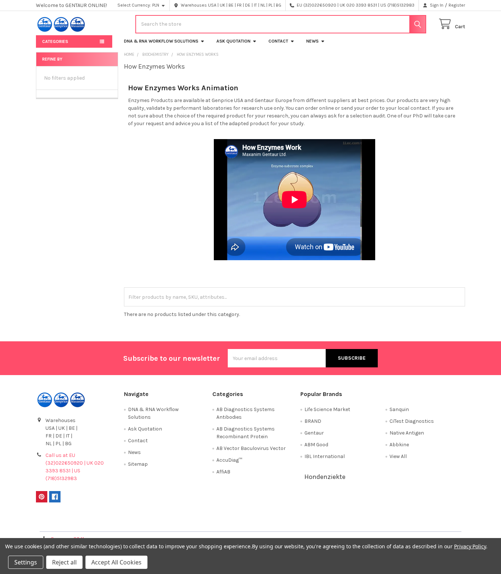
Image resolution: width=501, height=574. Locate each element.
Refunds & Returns (304, 523)
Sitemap (138, 464)
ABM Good (316, 445)
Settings (25, 562)
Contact (278, 41)
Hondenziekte (324, 477)
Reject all (64, 562)
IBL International (324, 456)
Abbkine (399, 445)
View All (398, 456)
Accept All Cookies (116, 562)
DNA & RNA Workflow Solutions (161, 41)
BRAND (312, 421)
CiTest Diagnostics (412, 421)
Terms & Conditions (90, 523)
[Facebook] (55, 496)
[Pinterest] (41, 496)
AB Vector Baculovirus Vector (251, 448)
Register (457, 5)
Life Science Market (327, 409)
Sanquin (399, 409)
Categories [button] (55, 41)
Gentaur (314, 433)
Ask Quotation (233, 41)
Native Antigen (407, 433)
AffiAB (223, 472)
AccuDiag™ (229, 460)
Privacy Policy (411, 523)
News (312, 41)
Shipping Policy (197, 523)
